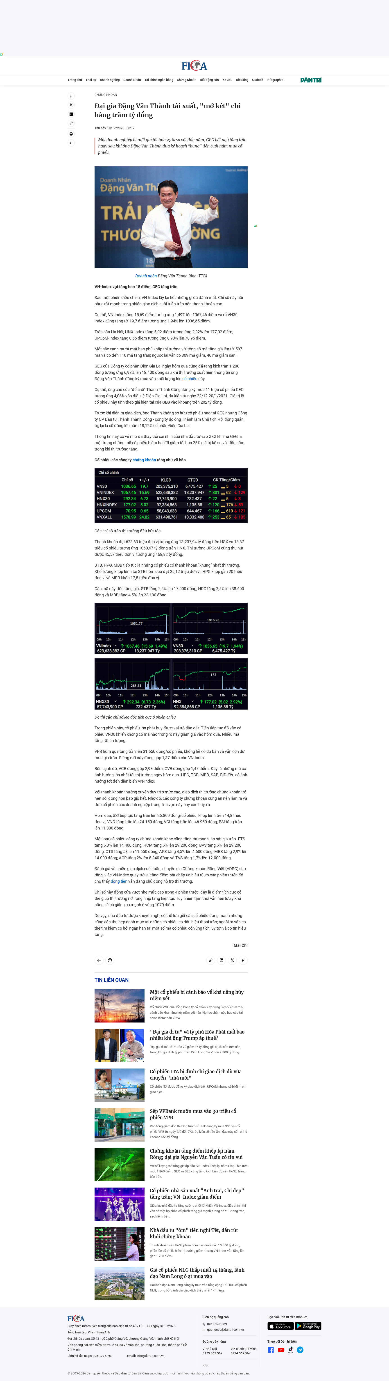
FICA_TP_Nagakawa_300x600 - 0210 (287, 95)
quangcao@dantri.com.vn (225, 1329)
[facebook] (71, 96)
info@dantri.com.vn (151, 1356)
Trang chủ (75, 80)
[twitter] (71, 105)
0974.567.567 (241, 1353)
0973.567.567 (212, 1353)
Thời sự (91, 80)
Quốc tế (257, 80)
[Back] (71, 143)
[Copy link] (71, 123)
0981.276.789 (103, 1356)
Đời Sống (242, 80)
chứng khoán (144, 459)
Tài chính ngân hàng (159, 80)
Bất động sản (209, 80)
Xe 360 (227, 80)
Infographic (275, 80)
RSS (205, 1365)
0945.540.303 (217, 1324)
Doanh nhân (146, 275)
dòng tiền (119, 881)
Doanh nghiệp (110, 80)
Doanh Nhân (132, 80)
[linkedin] (71, 114)
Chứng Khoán (186, 80)
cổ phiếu (189, 378)
